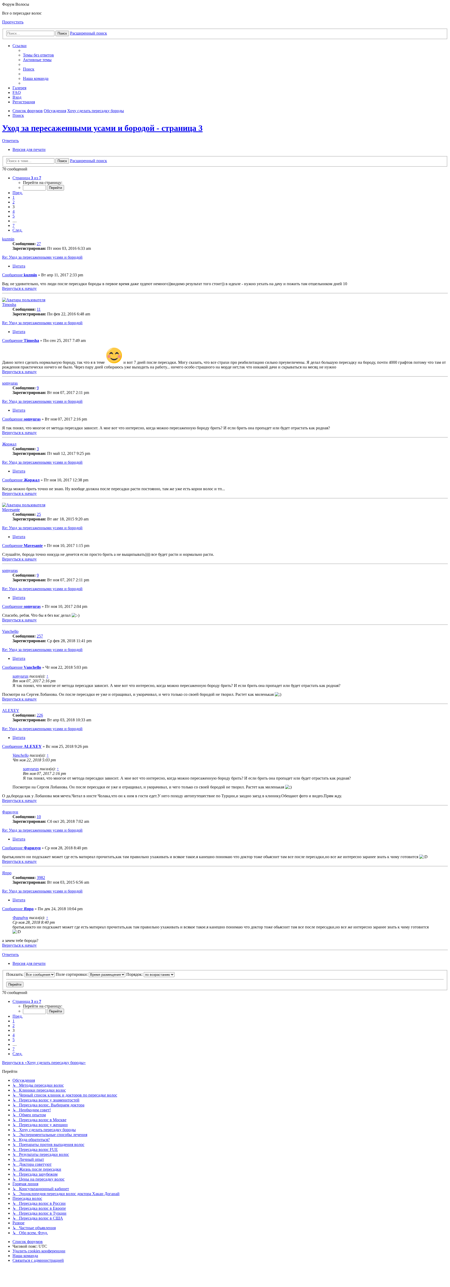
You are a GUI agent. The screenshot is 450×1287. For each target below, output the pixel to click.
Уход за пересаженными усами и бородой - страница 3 (102, 128)
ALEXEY (10, 710)
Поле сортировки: (72, 974)
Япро (6, 873)
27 (39, 243)
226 (40, 715)
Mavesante (11, 509)
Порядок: (135, 974)
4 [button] (13, 211)
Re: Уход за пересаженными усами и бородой (42, 257)
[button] (26, 178)
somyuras (10, 383)
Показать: (15, 974)
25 (39, 514)
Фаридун (10, 812)
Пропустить (12, 22)
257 (40, 636)
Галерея (19, 88)
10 (39, 816)
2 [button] (13, 202)
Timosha (9, 304)
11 (39, 309)
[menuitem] (38, 55)
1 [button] (13, 197)
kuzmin (8, 239)
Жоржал (9, 444)
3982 (41, 877)
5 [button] (13, 216)
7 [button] (13, 225)
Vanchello (10, 631)
